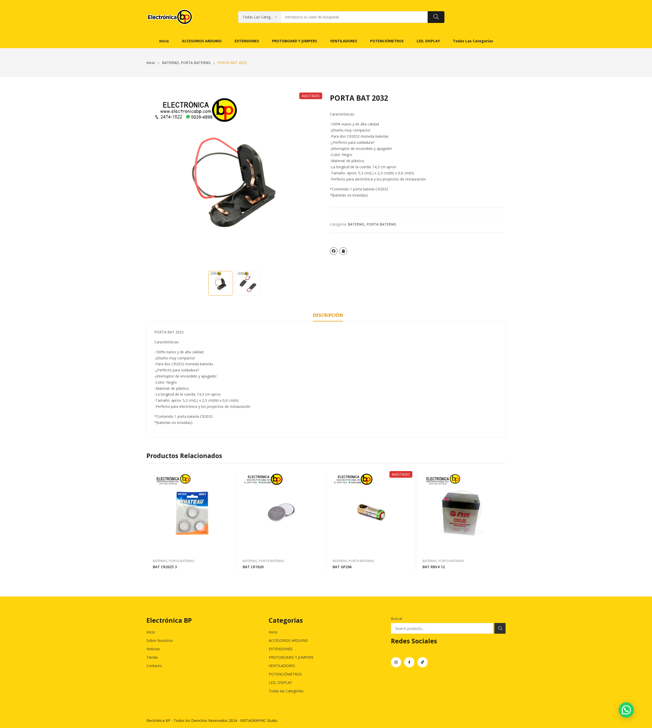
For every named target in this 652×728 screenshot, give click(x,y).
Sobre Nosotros (159, 640)
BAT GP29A (342, 566)
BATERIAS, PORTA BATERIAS (372, 224)
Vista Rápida (230, 476)
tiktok (422, 662)
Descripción (328, 315)
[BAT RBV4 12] (461, 512)
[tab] (328, 316)
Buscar (396, 618)
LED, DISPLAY (280, 682)
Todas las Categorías (286, 690)
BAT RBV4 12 (434, 566)
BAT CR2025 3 (165, 566)
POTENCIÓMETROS (285, 674)
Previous (153, 180)
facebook (409, 662)
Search (500, 628)
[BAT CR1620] (281, 512)
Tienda (152, 657)
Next (316, 180)
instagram (396, 662)
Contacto (154, 665)
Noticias (153, 648)
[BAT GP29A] (371, 512)
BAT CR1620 (253, 566)
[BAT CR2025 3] (191, 512)
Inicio (150, 632)
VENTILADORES (282, 665)
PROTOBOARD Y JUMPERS (291, 657)
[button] (626, 710)
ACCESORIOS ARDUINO (288, 640)
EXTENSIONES (281, 648)
